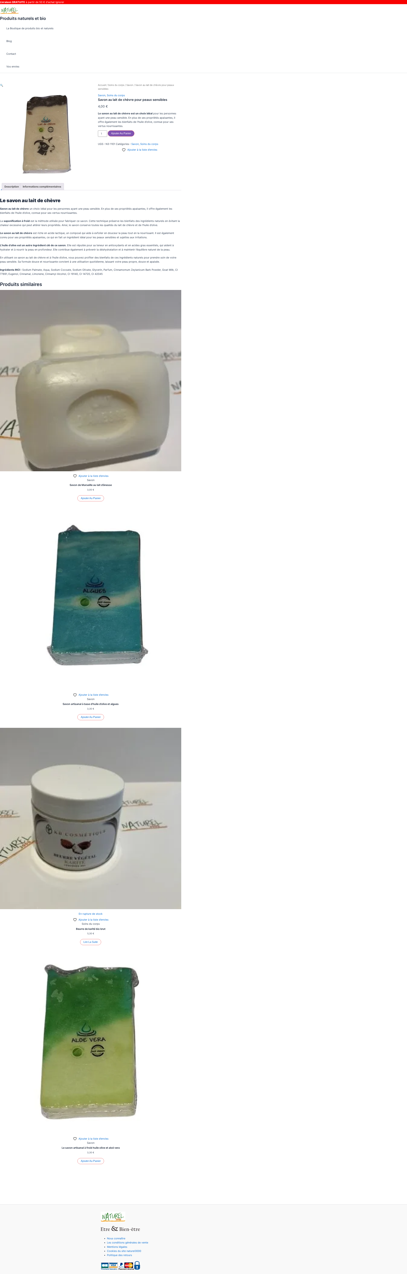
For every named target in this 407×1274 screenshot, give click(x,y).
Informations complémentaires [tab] (42, 186)
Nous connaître (116, 1238)
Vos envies (12, 66)
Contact (11, 53)
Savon (129, 85)
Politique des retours (119, 1255)
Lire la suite (90, 942)
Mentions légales (117, 1246)
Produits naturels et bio (23, 18)
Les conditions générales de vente (127, 1242)
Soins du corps (116, 85)
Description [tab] (11, 186)
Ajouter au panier (121, 133)
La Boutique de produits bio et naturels (29, 28)
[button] (1, 85)
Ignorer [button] (59, 2)
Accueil (102, 85)
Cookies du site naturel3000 (124, 1251)
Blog (9, 41)
